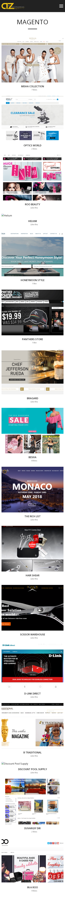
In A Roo (32, 887)
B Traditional (32, 752)
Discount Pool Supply (32, 769)
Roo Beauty (32, 204)
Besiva (32, 457)
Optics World (32, 145)
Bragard (32, 398)
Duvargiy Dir (32, 828)
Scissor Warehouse (32, 634)
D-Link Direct (32, 693)
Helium (32, 221)
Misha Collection (32, 86)
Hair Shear (32, 575)
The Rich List (32, 516)
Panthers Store (32, 339)
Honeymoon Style (32, 280)
